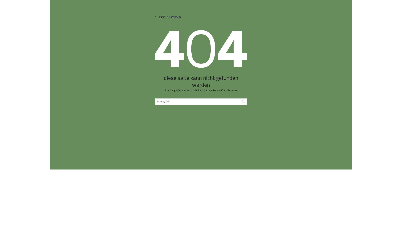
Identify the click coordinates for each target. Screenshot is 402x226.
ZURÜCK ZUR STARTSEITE (170, 17)
